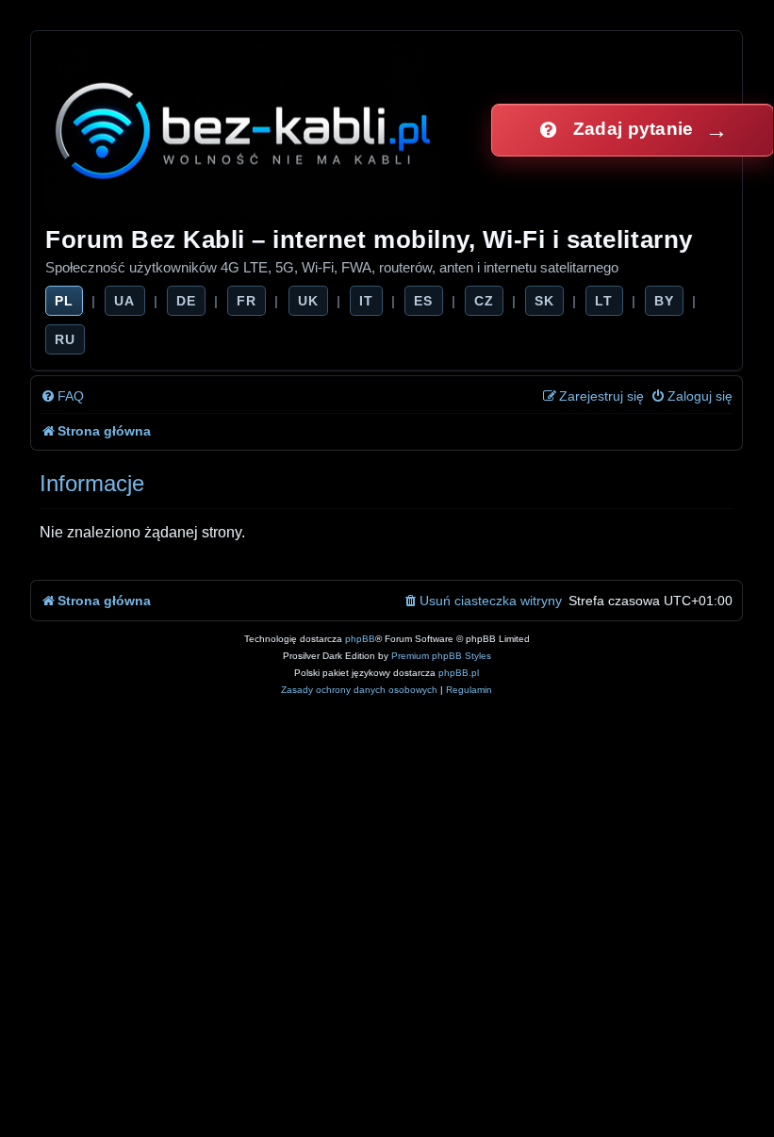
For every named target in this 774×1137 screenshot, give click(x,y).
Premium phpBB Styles (441, 656)
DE (186, 300)
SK (544, 300)
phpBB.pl (458, 672)
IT (366, 300)
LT (604, 300)
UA (124, 300)
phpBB (360, 639)
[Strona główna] (244, 129)
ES (423, 300)
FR (246, 300)
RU (65, 339)
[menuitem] (62, 396)
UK (308, 300)
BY (664, 300)
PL (64, 300)
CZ (484, 300)
